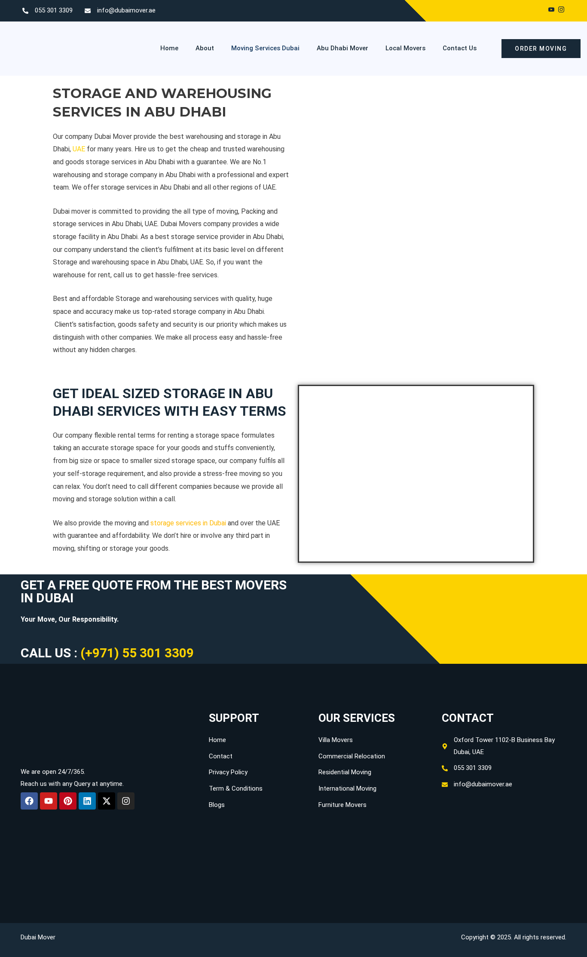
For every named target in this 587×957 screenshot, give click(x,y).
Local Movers (405, 48)
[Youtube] (551, 10)
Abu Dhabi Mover (342, 48)
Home (169, 48)
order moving (541, 48)
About (205, 48)
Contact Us (460, 48)
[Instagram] (561, 10)
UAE (79, 149)
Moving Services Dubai (265, 48)
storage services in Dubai (188, 523)
